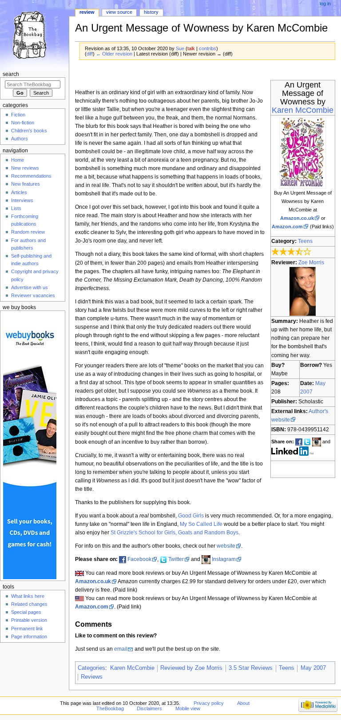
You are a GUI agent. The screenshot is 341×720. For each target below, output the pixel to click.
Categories (91, 668)
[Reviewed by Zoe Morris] (302, 291)
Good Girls (191, 516)
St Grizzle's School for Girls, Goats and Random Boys (174, 532)
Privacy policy (209, 703)
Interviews (22, 200)
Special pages (26, 612)
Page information (29, 636)
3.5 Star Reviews (251, 668)
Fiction (18, 114)
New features (25, 184)
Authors (19, 138)
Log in (325, 3)
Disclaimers (149, 708)
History (151, 12)
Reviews (92, 677)
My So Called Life (201, 524)
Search (11, 74)
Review (87, 12)
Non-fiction (22, 122)
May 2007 (313, 668)
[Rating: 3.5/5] (291, 252)
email (120, 649)
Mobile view (187, 708)
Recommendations (31, 176)
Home (17, 160)
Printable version (29, 620)
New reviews (25, 168)
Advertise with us (29, 287)
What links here (27, 596)
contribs (207, 48)
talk (191, 48)
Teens (305, 241)
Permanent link (27, 628)
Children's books (29, 130)
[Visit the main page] (34, 34)
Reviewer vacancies (33, 295)
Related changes (29, 604)
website (226, 546)
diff (90, 53)
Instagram (224, 559)
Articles (19, 192)
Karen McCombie (302, 110)
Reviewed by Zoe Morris (191, 668)
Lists (16, 208)
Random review (28, 232)
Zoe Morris (311, 262)
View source (119, 12)
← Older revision (114, 53)
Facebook (139, 559)
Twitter (176, 559)
